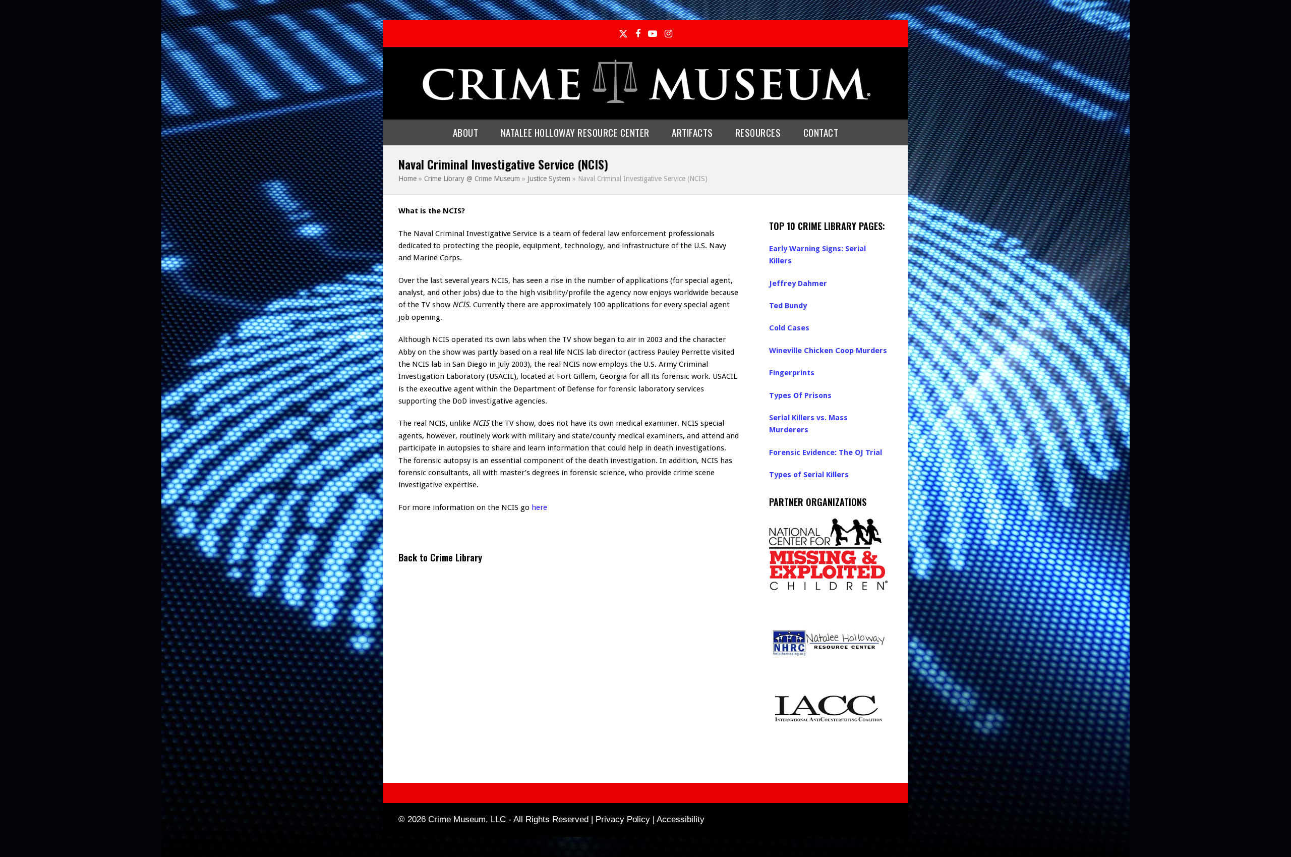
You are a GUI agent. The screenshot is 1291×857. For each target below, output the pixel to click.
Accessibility (681, 819)
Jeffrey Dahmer (798, 283)
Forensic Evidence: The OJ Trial (825, 452)
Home (407, 179)
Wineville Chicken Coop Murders (828, 350)
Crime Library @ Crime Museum (472, 179)
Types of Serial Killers (809, 474)
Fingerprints (791, 372)
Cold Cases (789, 327)
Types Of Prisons (800, 395)
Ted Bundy (788, 305)
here (539, 507)
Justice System (548, 179)
